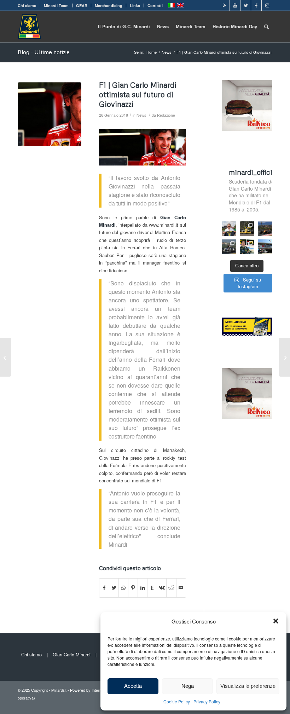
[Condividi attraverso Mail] (181, 588)
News (141, 115)
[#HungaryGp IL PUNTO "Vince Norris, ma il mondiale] (265, 228)
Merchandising (108, 5)
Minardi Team (56, 5)
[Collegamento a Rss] (224, 5)
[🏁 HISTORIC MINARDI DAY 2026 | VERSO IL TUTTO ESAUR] (247, 228)
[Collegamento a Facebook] (256, 5)
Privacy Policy (206, 701)
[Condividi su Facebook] (104, 588)
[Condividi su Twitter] (113, 588)
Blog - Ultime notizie (44, 52)
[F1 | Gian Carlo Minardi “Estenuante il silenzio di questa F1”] (5, 357)
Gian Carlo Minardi (72, 654)
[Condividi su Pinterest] (133, 588)
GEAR (81, 5)
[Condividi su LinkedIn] (142, 588)
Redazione (166, 115)
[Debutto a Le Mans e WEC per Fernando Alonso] (284, 357)
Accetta (133, 686)
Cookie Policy (176, 701)
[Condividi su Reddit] (171, 588)
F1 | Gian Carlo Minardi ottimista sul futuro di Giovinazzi (137, 94)
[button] (275, 621)
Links (135, 5)
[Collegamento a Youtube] (235, 5)
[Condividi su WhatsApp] (123, 588)
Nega (187, 686)
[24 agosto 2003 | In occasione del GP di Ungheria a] (265, 246)
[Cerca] (266, 26)
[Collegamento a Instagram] (267, 5)
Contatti (155, 5)
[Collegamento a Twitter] (245, 5)
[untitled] (49, 114)
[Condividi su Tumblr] (152, 588)
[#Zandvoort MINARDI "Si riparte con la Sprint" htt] (229, 228)
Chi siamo (27, 5)
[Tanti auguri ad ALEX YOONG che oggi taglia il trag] (247, 246)
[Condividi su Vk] (161, 588)
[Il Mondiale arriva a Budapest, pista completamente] (229, 246)
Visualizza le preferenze (248, 686)
